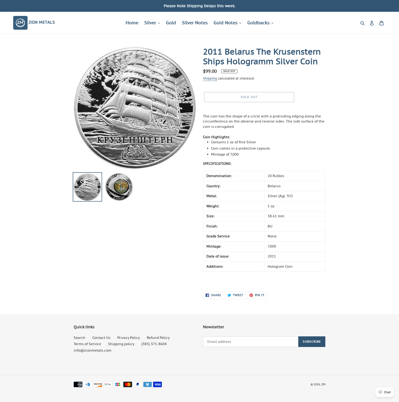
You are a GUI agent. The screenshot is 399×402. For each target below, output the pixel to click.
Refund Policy (158, 337)
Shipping (210, 78)
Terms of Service (87, 344)
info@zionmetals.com (92, 350)
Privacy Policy (128, 337)
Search (79, 337)
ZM (323, 384)
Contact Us (101, 337)
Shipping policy (121, 344)
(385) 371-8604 (154, 344)
